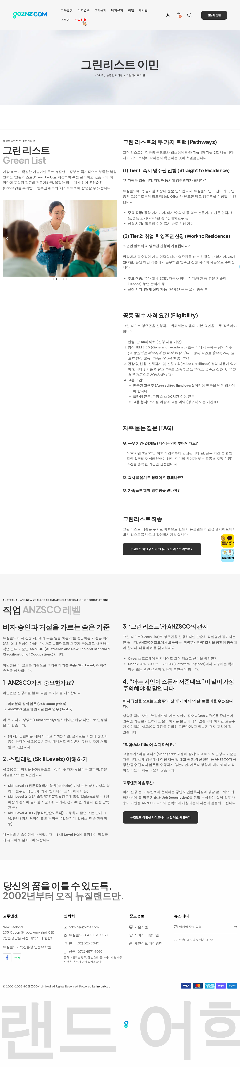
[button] (7, 238)
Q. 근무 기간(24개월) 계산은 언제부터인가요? (160, 443)
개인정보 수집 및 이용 (192, 939)
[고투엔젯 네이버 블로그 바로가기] (17, 957)
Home (99, 75)
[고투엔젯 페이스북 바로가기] (7, 957)
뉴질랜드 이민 (115, 75)
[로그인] (168, 15)
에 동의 (196, 939)
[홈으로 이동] (30, 15)
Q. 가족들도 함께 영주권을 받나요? (151, 490)
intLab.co (103, 986)
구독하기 (234, 926)
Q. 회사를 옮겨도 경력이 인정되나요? (153, 477)
